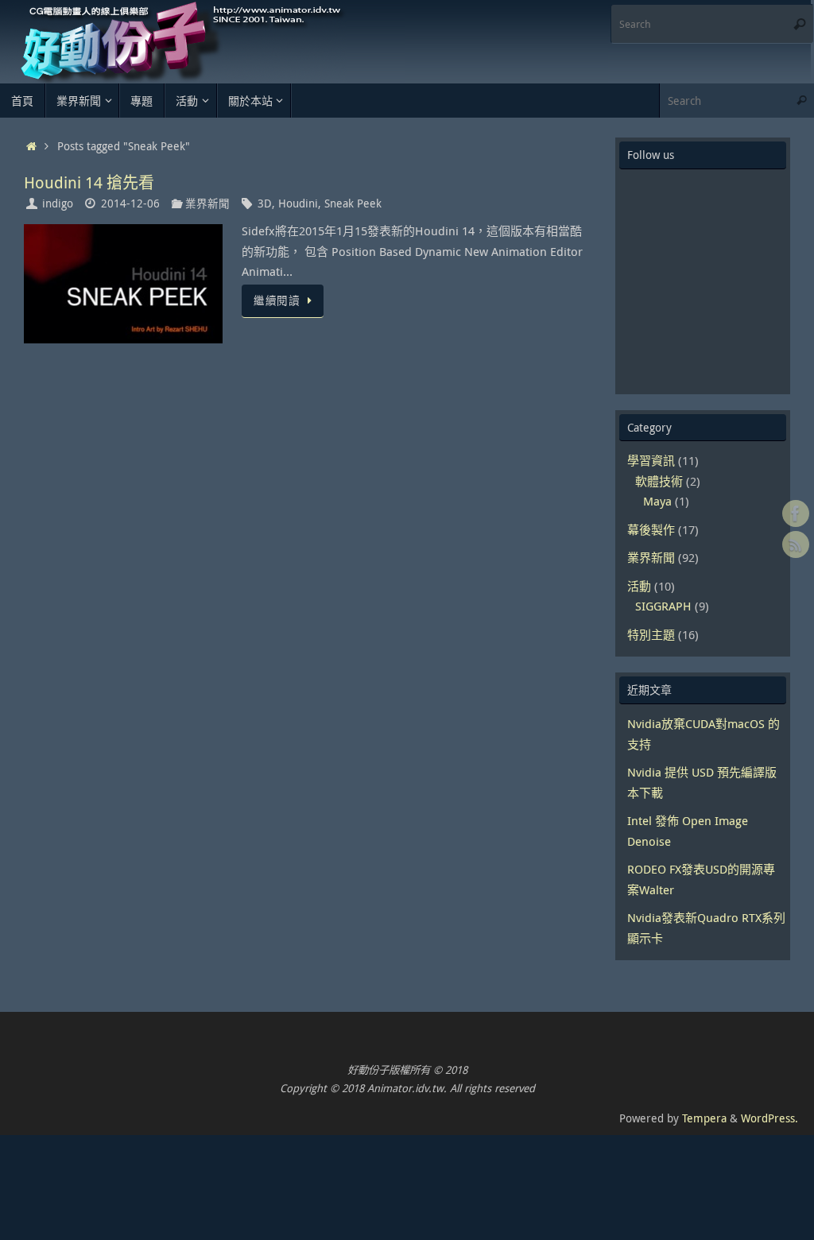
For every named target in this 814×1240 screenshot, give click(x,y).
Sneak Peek (353, 203)
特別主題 (651, 634)
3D (265, 203)
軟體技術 (659, 481)
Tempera (704, 1118)
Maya (657, 501)
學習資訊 (651, 460)
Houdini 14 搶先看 (89, 182)
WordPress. (769, 1118)
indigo (57, 203)
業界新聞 (207, 203)
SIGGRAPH (663, 606)
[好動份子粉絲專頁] (795, 513)
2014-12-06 (130, 203)
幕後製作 (651, 529)
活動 (639, 586)
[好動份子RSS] (795, 544)
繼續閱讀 (277, 300)
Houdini (298, 203)
